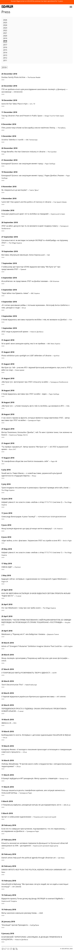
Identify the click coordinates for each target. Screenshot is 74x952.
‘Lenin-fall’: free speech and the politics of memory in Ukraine (34, 202)
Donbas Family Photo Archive (20, 77)
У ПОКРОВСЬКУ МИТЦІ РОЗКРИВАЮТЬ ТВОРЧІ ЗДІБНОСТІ (29, 673)
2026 (5, 20)
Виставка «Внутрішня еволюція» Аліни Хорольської (25, 255)
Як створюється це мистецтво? (20, 190)
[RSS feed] (16, 949)
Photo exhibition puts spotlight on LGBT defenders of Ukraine (30, 355)
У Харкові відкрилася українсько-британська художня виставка (33, 696)
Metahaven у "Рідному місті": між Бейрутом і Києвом (30, 634)
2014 (5, 52)
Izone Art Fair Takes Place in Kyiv (18, 104)
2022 (5, 30)
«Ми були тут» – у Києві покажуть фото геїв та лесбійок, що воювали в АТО (35, 406)
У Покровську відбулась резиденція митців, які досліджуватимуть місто (35, 805)
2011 (5, 60)
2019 (5, 38)
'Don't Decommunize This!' (19, 684)
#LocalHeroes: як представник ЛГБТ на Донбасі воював (30, 281)
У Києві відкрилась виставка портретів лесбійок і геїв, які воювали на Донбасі (36, 319)
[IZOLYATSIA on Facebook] (2, 949)
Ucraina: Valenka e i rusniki (19, 139)
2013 (5, 55)
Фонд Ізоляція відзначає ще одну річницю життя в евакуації (32, 528)
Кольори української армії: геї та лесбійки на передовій (33, 214)
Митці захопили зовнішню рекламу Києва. (22, 913)
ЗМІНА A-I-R (8, 723)
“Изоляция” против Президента (20, 925)
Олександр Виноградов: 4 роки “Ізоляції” (33, 516)
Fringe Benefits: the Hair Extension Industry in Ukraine (29, 151)
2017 (5, 45)
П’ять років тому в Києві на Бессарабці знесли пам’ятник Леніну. (33, 127)
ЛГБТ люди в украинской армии (22, 331)
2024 (5, 25)
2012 (5, 58)
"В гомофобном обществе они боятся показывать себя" (29, 461)
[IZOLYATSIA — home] (7, 6)
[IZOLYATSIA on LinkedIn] (14, 949)
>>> (2, 80)
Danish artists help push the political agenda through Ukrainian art (33, 857)
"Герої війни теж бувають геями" (20, 293)
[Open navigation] (71, 6)
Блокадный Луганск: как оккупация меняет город (28, 163)
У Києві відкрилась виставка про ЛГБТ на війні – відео (30, 394)
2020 (5, 36)
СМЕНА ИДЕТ (11, 567)
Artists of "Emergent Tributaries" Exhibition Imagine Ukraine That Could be (37, 646)
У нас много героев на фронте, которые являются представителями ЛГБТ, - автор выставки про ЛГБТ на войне (35, 419)
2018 (5, 41)
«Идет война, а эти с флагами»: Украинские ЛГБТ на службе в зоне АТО (36, 540)
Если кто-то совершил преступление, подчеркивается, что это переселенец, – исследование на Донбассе (33, 830)
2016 (5, 47)
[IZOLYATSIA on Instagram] (11, 949)
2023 (5, 28)
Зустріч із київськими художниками (28, 817)
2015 (5, 50)
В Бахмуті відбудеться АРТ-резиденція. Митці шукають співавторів (34, 778)
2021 (5, 33)
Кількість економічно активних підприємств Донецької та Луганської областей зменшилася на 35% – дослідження (34, 844)
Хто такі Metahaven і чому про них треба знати (28, 608)
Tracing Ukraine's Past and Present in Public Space (32, 115)
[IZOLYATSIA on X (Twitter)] (5, 949)
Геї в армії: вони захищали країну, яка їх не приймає (30, 343)
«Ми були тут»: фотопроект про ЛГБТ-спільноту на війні (34, 382)
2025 (5, 22)
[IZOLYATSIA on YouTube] (8, 949)
